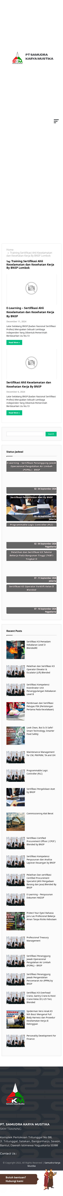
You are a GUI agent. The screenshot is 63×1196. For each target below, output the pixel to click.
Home (9, 249)
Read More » (14, 342)
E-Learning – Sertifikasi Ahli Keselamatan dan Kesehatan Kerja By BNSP (30, 312)
